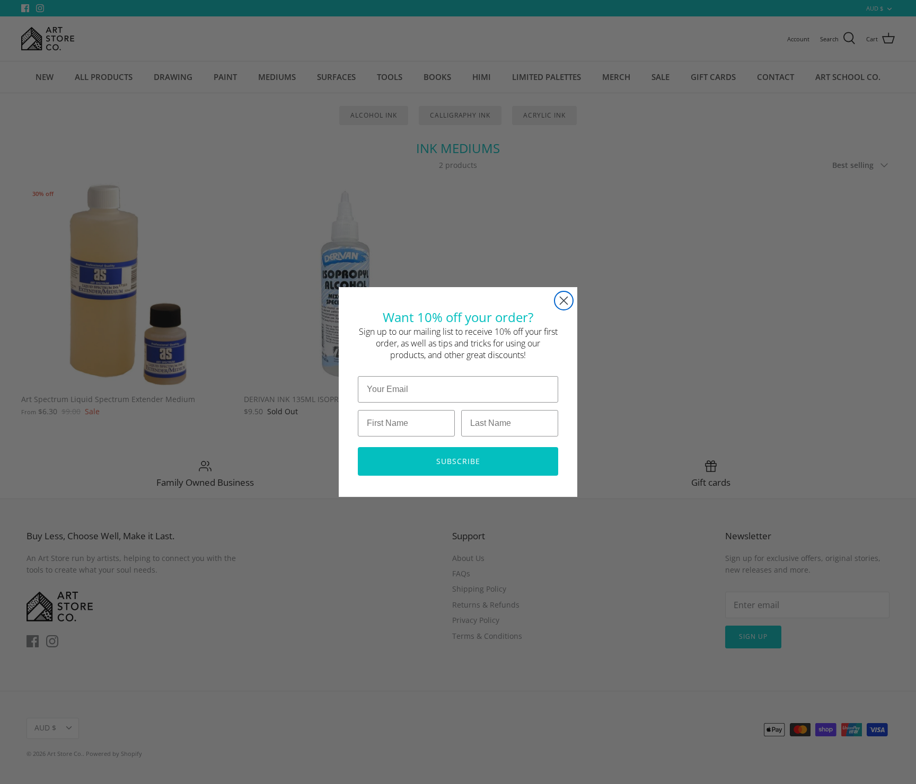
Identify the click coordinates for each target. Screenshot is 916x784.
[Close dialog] (563, 300)
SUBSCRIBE (458, 461)
